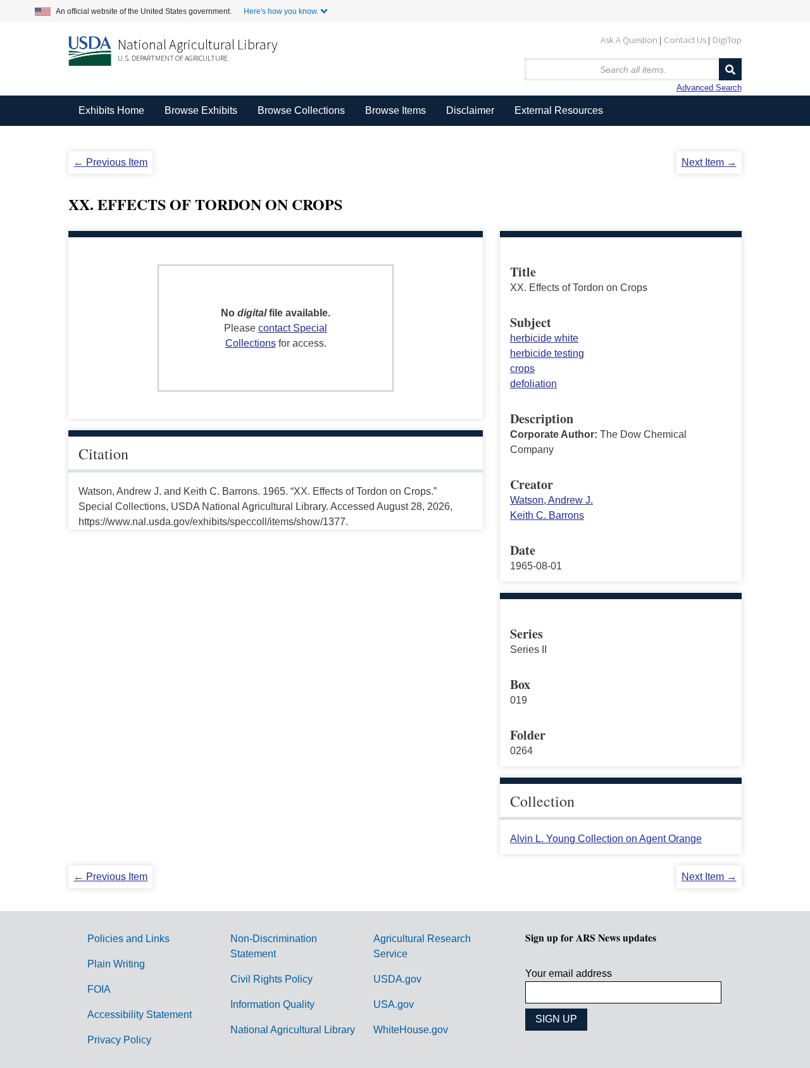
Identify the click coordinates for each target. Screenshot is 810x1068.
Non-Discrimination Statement (273, 946)
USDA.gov (397, 979)
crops (522, 368)
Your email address (568, 973)
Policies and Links (128, 938)
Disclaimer (470, 110)
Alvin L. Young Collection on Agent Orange (606, 838)
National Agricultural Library (198, 44)
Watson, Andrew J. (551, 500)
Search (730, 69)
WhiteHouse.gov (410, 1029)
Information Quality (272, 1004)
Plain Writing (116, 964)
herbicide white (544, 338)
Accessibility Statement (139, 1014)
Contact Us (685, 40)
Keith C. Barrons (547, 515)
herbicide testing (547, 353)
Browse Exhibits (201, 110)
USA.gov (393, 1004)
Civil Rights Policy (271, 979)
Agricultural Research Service (422, 946)
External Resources (558, 110)
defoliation (533, 383)
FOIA (99, 989)
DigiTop (727, 40)
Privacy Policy (119, 1039)
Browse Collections (301, 110)
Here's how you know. (281, 11)
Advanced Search (709, 87)
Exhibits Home (111, 110)
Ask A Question (629, 40)
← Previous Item (110, 162)
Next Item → (709, 162)
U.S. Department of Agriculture (173, 58)
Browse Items (395, 110)
